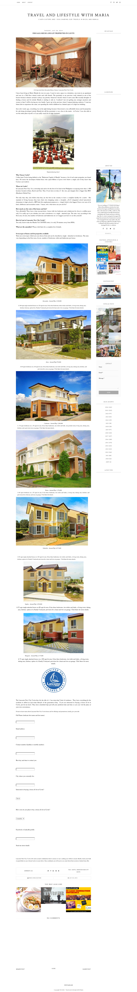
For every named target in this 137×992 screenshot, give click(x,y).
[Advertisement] (108, 129)
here (42, 227)
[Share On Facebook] (51, 871)
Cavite (74, 869)
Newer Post (20, 969)
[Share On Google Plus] (53, 871)
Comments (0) (28, 871)
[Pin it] (56, 871)
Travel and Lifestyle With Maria (74, 990)
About (24, 2)
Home (18, 2)
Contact (30, 2)
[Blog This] (59, 871)
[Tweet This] (48, 871)
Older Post (87, 969)
